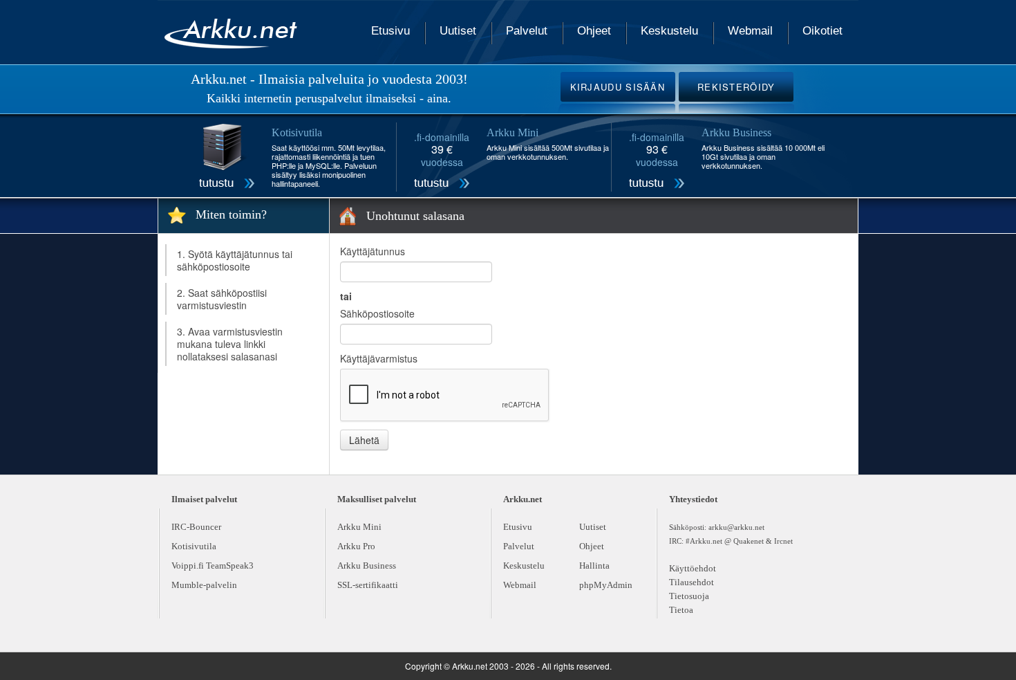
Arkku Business (366, 565)
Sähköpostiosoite (377, 313)
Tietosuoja (689, 596)
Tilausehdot (691, 582)
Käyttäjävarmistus (378, 358)
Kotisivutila (193, 546)
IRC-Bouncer (196, 527)
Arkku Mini (359, 527)
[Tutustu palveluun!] (227, 158)
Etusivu (390, 30)
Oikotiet (822, 30)
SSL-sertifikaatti (367, 585)
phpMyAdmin (605, 585)
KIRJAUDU (618, 86)
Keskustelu (669, 30)
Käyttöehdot (692, 568)
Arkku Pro (356, 546)
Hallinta (594, 565)
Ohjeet (594, 30)
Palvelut (526, 30)
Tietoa (681, 610)
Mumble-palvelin (204, 585)
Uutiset (458, 30)
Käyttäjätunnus (372, 251)
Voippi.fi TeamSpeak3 (212, 565)
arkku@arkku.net (736, 527)
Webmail (750, 30)
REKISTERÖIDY (736, 86)
